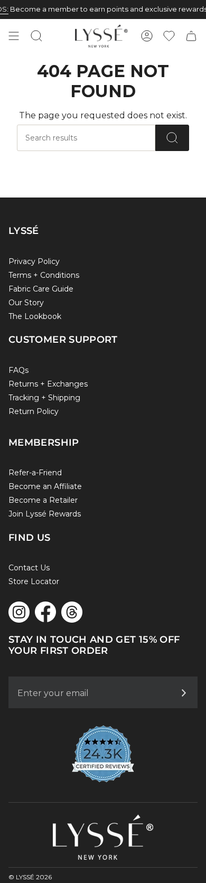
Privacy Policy (34, 261)
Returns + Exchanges (48, 384)
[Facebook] (45, 612)
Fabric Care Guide (40, 289)
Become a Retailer (43, 500)
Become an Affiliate (45, 486)
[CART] (191, 36)
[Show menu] (13, 36)
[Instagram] (19, 612)
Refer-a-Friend (35, 472)
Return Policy (33, 411)
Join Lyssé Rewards (44, 514)
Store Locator (33, 581)
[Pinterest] (71, 612)
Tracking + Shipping (44, 397)
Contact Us (29, 567)
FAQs (18, 370)
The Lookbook (34, 316)
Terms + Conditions (43, 275)
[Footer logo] (103, 837)
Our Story (26, 302)
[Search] (172, 138)
